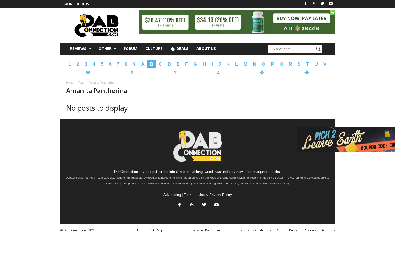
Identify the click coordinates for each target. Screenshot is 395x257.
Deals (181, 48)
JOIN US (83, 4)
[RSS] (314, 4)
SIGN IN (66, 4)
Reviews (78, 48)
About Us (206, 48)
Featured (175, 230)
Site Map (157, 230)
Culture (154, 48)
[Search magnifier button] (318, 49)
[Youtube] (331, 4)
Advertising (172, 195)
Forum (130, 48)
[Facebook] (306, 4)
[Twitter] (322, 4)
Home (69, 82)
